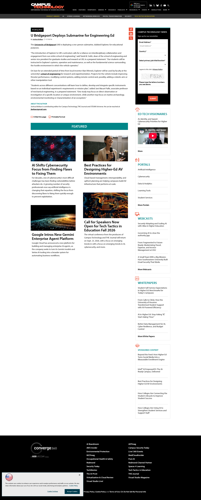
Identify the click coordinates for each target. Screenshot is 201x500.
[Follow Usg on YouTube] (165, 5)
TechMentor (92, 470)
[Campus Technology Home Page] (47, 6)
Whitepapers (147, 283)
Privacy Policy (157, 69)
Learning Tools (144, 190)
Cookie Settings (52, 491)
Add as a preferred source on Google (139, 5)
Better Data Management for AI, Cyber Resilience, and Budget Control (152, 326)
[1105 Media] (45, 469)
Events (144, 10)
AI (63, 16)
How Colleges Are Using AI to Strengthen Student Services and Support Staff (152, 410)
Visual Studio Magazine (138, 477)
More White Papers (146, 336)
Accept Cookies (72, 491)
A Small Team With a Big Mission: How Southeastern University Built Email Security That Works (153, 259)
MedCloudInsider (136, 455)
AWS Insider (92, 447)
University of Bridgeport (45, 44)
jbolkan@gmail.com (39, 109)
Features (82, 10)
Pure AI (131, 459)
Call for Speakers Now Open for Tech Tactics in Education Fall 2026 (103, 226)
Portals (144, 164)
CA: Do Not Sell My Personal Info (133, 491)
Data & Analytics (145, 183)
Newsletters (156, 10)
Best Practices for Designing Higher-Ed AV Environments (103, 169)
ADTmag (132, 444)
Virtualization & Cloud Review (100, 477)
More (165, 10)
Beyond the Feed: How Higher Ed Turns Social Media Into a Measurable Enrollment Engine (152, 357)
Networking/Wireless (91, 16)
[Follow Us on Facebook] (161, 5)
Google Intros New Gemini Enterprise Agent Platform (53, 236)
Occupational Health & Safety (100, 459)
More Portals (143, 205)
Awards (101, 10)
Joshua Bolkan (38, 39)
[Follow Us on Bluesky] (157, 5)
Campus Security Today (138, 447)
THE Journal (133, 473)
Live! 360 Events (135, 451)
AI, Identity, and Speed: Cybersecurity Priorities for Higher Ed (152, 121)
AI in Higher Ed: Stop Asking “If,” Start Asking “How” (151, 315)
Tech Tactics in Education (139, 470)
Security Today (93, 466)
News (75, 10)
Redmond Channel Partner (140, 462)
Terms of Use (115, 491)
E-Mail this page (40, 117)
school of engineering (50, 73)
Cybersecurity (144, 176)
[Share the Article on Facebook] (130, 29)
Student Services (145, 197)
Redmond (91, 462)
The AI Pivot (92, 473)
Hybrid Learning (73, 16)
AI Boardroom (93, 444)
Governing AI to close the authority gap (149, 234)
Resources (133, 10)
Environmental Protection (98, 451)
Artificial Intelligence (147, 169)
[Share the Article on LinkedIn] (130, 33)
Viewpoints (92, 10)
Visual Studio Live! (95, 481)
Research (112, 10)
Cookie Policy (100, 491)
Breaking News (37, 30)
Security (128, 16)
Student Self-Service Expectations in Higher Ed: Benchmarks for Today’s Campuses (152, 290)
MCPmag (91, 455)
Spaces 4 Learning (136, 466)
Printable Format (58, 117)
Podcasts (121, 10)
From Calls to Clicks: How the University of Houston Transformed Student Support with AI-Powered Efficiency (151, 304)
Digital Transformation (112, 16)
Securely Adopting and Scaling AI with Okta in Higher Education (152, 224)
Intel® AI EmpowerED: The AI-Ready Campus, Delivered (150, 370)
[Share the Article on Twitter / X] (130, 38)
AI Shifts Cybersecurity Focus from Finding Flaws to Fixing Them (52, 169)
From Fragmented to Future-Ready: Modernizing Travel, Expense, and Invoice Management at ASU (150, 246)
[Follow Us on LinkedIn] (151, 5)
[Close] (79, 474)
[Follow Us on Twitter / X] (154, 5)
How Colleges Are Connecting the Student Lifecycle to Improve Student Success (152, 396)
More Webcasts (144, 269)
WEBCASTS (145, 218)
